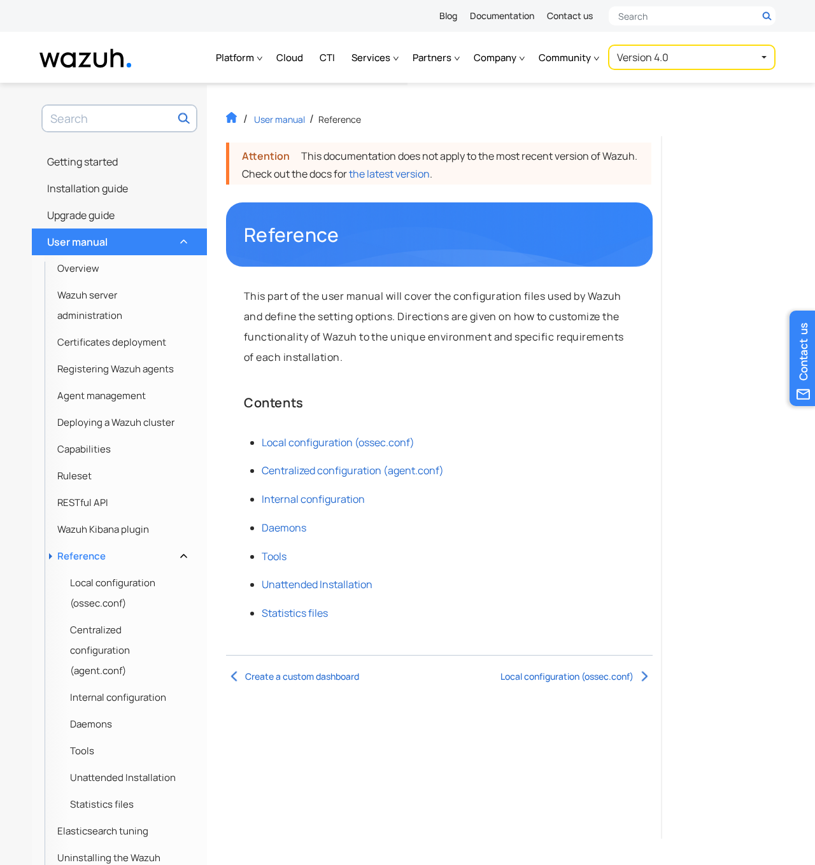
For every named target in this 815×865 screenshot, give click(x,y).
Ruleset (74, 475)
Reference (121, 553)
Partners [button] (433, 57)
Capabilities (84, 449)
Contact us (570, 16)
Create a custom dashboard (302, 676)
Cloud (289, 57)
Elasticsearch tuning (102, 831)
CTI (327, 57)
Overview (78, 268)
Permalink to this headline (347, 234)
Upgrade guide (81, 215)
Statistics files (102, 804)
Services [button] (371, 57)
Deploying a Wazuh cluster (115, 422)
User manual (116, 239)
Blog (448, 16)
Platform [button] (236, 57)
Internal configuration (118, 697)
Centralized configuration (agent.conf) (100, 650)
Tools (82, 750)
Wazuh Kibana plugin (103, 529)
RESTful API (82, 502)
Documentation (502, 16)
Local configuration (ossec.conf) (112, 593)
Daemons (91, 724)
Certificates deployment (111, 342)
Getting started (82, 162)
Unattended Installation (123, 777)
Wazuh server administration (89, 305)
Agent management (101, 395)
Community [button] (566, 57)
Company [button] (496, 57)
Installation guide (87, 188)
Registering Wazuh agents (115, 369)
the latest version (389, 174)
